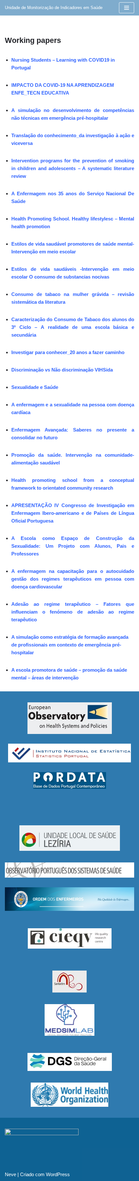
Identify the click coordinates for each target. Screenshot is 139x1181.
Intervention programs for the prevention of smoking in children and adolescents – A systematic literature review (72, 168)
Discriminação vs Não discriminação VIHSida (62, 369)
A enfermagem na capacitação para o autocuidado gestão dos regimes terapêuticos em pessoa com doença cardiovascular (72, 578)
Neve (10, 1174)
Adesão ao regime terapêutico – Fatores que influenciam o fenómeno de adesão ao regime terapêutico (72, 611)
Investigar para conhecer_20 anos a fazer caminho (67, 352)
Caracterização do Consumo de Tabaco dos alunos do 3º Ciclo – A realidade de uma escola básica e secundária (72, 327)
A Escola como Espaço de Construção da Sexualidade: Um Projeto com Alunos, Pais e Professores (72, 545)
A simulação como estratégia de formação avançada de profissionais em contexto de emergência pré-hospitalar (69, 644)
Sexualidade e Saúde (34, 387)
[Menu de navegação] (126, 7)
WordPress (58, 1174)
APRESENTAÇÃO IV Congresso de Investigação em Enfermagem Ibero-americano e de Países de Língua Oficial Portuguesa (72, 513)
